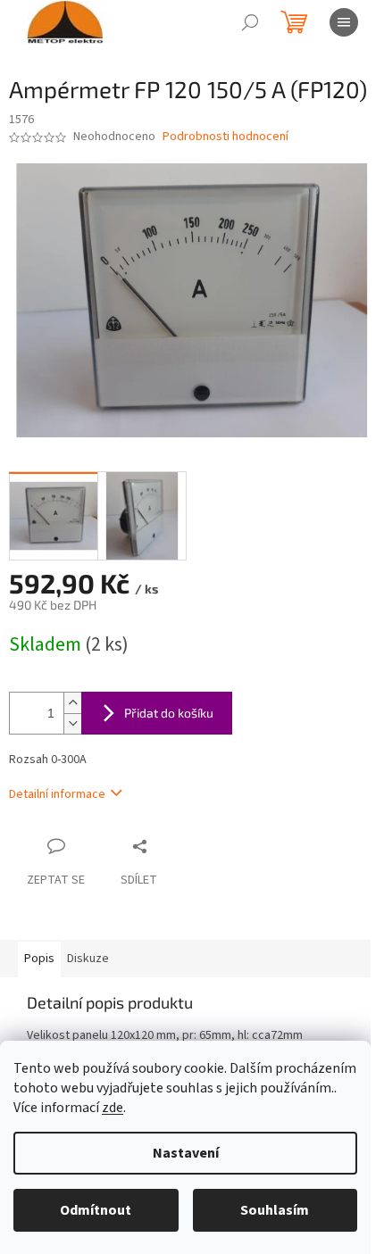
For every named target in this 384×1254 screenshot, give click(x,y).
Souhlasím (274, 1210)
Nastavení (186, 1153)
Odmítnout (95, 1210)
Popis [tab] (39, 958)
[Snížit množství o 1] (72, 723)
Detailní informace (57, 794)
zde (112, 1107)
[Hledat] (250, 22)
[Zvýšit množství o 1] (72, 703)
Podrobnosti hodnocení (225, 137)
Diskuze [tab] (88, 958)
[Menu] (344, 22)
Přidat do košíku (168, 712)
